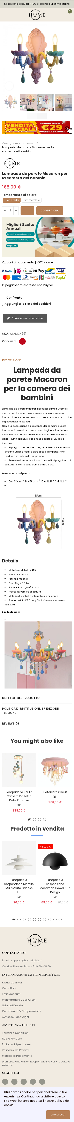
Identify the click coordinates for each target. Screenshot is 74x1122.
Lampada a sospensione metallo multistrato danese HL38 (19, 886)
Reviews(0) (10, 723)
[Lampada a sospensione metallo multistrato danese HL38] (19, 858)
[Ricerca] (14, 14)
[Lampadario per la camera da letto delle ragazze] (19, 770)
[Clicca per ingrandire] (9, 86)
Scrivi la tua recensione (27, 318)
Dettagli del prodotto (21, 698)
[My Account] (59, 14)
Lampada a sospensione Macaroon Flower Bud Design (55, 886)
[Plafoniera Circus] (55, 770)
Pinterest (22, 341)
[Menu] (5, 14)
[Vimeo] (42, 1082)
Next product (69, 147)
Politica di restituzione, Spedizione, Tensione (30, 711)
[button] (6, 58)
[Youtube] (33, 1082)
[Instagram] (14, 1082)
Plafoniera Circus (55, 792)
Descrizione (11, 360)
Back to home (64, 147)
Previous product (59, 147)
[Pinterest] (24, 1082)
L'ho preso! (58, 1114)
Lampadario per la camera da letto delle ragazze (19, 796)
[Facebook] (5, 1082)
